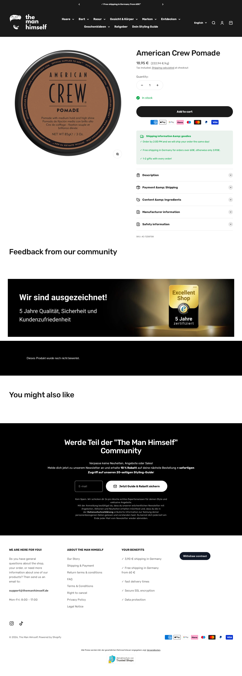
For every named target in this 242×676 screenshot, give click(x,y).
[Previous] (79, 4)
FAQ (69, 579)
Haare (66, 19)
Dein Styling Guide (145, 26)
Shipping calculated (163, 67)
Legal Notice (75, 606)
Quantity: (142, 76)
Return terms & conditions (84, 572)
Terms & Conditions (80, 586)
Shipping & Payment (80, 565)
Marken (147, 19)
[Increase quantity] (157, 85)
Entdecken (169, 19)
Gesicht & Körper (122, 19)
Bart (82, 19)
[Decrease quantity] (142, 85)
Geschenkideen (95, 26)
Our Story (73, 559)
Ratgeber (121, 26)
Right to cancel (77, 593)
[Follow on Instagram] (11, 623)
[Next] (163, 4)
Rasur (97, 19)
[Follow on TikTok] (21, 623)
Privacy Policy (76, 599)
